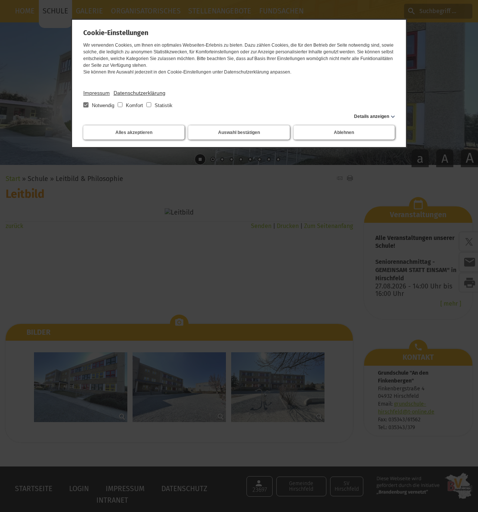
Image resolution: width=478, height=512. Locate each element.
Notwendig (103, 105)
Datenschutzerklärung (139, 93)
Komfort (134, 105)
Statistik (163, 105)
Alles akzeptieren (133, 132)
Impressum (96, 93)
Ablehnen (344, 132)
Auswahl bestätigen (239, 132)
